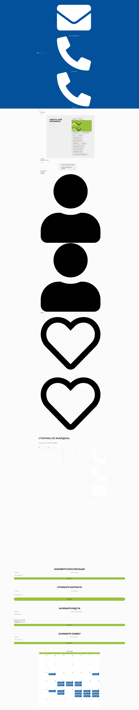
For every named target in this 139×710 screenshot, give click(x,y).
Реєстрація (10, 562)
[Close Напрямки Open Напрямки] (42, 114)
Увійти (14, 562)
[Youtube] (91, 506)
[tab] (74, 119)
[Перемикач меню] (40, 110)
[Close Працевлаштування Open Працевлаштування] (42, 162)
